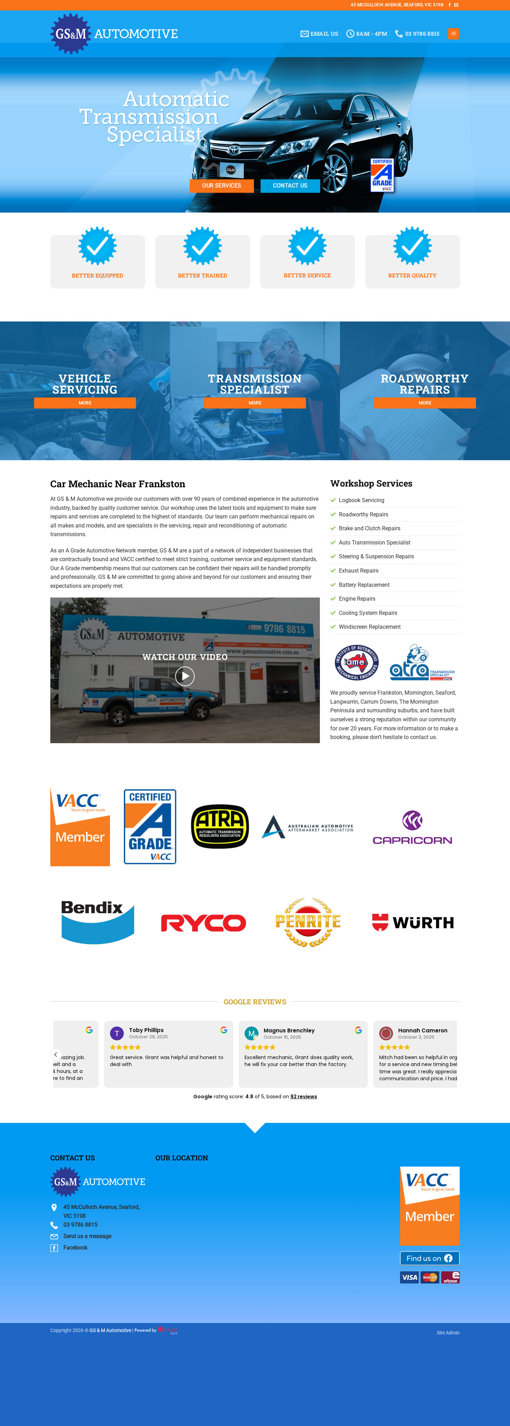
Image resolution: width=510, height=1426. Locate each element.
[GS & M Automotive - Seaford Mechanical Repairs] (114, 33)
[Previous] (49, 927)
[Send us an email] (456, 5)
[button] (453, 34)
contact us (423, 737)
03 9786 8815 (80, 1224)
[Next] (461, 927)
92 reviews (303, 1096)
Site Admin (448, 1333)
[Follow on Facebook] (450, 5)
